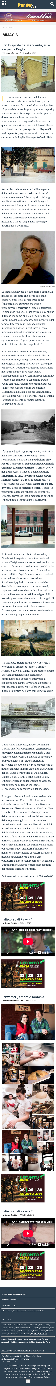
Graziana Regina (10, 53)
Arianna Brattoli (10, 923)
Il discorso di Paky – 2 (17, 1211)
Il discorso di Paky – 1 (17, 919)
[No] (52, 1374)
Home (3, 27)
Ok (28, 1381)
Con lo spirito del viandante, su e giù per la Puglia (25, 47)
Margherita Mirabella (13, 1001)
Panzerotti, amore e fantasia (22, 997)
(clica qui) (46, 363)
